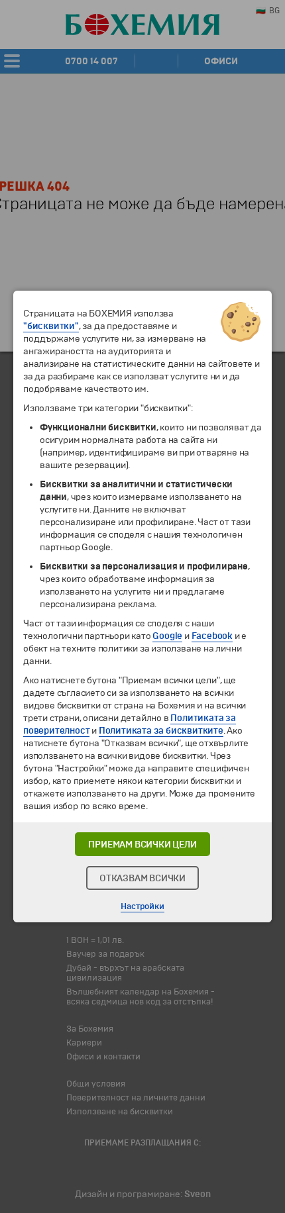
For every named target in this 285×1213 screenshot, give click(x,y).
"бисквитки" (51, 326)
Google (167, 636)
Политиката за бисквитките (161, 730)
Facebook (212, 636)
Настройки (142, 906)
